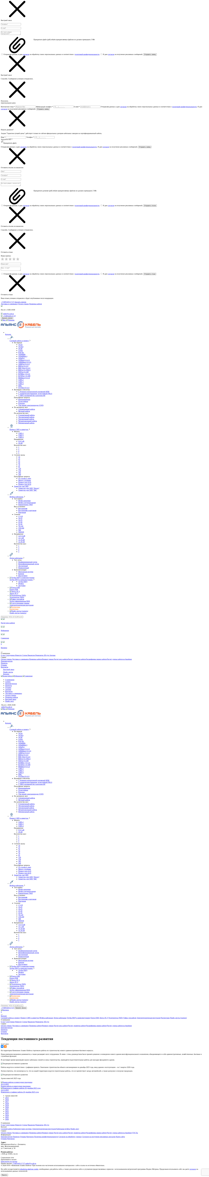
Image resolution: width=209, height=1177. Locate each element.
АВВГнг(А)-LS (24, 364)
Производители (7, 661)
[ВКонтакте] (2, 1046)
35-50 (20, 524)
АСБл (20, 345)
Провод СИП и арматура (19, 429)
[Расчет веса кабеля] (6, 676)
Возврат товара (48, 659)
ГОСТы (135, 1133)
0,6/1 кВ (21, 441)
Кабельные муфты (63, 1129)
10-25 (20, 518)
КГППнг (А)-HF (24, 376)
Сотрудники (10, 655)
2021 (7, 1109)
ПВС (20, 386)
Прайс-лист (9, 701)
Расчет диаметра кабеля (77, 659)
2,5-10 (20, 516)
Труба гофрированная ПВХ (20, 601)
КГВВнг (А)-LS (24, 374)
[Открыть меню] (2, 1014)
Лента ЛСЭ (14, 593)
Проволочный (23, 568)
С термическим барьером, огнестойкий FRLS (35, 394)
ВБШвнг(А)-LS (24, 378)
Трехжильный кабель (26, 419)
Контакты (4, 667)
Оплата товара (23, 304)
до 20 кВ (21, 542)
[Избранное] (17, 676)
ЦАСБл (21, 352)
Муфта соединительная (27, 503)
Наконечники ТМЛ (25, 505)
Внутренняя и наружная (27, 510)
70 (19, 465)
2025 (7, 1117)
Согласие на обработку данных (70, 1137)
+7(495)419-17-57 (7, 302)
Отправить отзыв (149, 274)
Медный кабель (24, 411)
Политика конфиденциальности (46, 1137)
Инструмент (22, 576)
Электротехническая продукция (21, 605)
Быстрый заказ (8, 669)
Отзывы (4, 665)
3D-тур (47, 655)
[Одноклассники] (5, 1046)
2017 (7, 1102)
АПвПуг (21, 358)
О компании (9, 680)
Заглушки (21, 585)
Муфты (21, 584)
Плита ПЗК (14, 589)
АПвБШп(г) (22, 356)
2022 (7, 1111)
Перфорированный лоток (27, 562)
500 (19, 530)
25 (19, 459)
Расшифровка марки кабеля (96, 659)
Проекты (4, 663)
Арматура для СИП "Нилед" (29, 488)
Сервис (8, 682)
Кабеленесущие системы (22, 1129)
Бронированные (24, 399)
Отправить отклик (150, 205)
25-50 (20, 522)
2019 (7, 1105)
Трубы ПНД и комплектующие (78, 1018)
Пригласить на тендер (9, 1161)
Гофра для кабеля (129, 1018)
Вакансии (31, 655)
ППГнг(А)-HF (23, 372)
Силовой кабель (7, 1129)
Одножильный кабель (26, 415)
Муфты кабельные (17, 497)
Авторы (52, 655)
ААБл (20, 350)
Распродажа (14, 609)
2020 (7, 1107)
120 (19, 469)
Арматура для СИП (21, 486)
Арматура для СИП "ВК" (27, 490)
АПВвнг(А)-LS (24, 360)
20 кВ (20, 443)
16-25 (20, 520)
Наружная (22, 512)
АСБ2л (20, 346)
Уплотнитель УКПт (17, 597)
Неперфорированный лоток (28, 564)
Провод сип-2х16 (24, 482)
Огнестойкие (23, 401)
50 (19, 463)
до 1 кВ (21, 538)
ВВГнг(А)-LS (23, 366)
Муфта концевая (24, 501)
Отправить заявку (150, 54)
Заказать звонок (20, 302)
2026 (7, 1119)
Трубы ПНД (22, 582)
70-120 (20, 526)
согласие (26, 54)
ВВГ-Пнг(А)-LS (24, 368)
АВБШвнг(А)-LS (24, 362)
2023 (7, 1113)
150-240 (21, 528)
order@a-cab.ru (8, 314)
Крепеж (21, 574)
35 (19, 461)
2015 (7, 1098)
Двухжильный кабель (26, 417)
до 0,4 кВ (21, 536)
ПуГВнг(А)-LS (23, 388)
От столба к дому (24, 478)
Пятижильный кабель (26, 423)
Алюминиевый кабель (26, 409)
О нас (3, 655)
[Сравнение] (28, 676)
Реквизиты (39, 655)
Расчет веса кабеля (61, 659)
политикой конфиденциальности (87, 54)
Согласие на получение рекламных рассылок (99, 1137)
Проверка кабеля (35, 304)
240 (19, 474)
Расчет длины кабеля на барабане (119, 659)
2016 (7, 1100)
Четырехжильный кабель (27, 421)
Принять (4, 1175)
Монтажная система (25, 572)
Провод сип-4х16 (24, 484)
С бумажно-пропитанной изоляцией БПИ (33, 392)
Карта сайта (120, 1137)
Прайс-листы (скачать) (18, 613)
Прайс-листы (8, 672)
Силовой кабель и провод (19, 341)
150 (19, 471)
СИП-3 (21, 382)
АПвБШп (21, 354)
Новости (18, 655)
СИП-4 (21, 384)
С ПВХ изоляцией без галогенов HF (31, 395)
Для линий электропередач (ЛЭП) (31, 405)
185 (19, 473)
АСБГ (20, 348)
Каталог (6, 674)
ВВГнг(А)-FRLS (24, 370)
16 (19, 457)
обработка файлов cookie (29, 1169)
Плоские (21, 403)
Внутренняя (22, 508)
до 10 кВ (21, 540)
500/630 (21, 532)
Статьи (25, 655)
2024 (7, 1115)
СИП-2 (21, 380)
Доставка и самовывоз (9, 304)
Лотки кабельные (16, 558)
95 (19, 467)
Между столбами (24, 480)
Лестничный (23, 566)
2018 (7, 1104)
